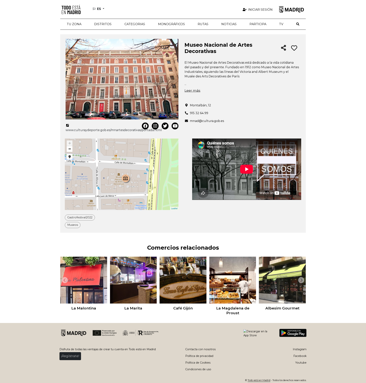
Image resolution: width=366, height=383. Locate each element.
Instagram (300, 349)
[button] (103, 24)
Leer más (192, 90)
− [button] (69, 149)
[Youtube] (175, 126)
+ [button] (69, 143)
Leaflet (174, 208)
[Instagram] (155, 126)
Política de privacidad (199, 356)
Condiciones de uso (198, 369)
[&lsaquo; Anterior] (64, 280)
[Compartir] (283, 48)
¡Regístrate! (70, 356)
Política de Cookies (197, 362)
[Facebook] (145, 126)
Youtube (301, 362)
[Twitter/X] (165, 126)
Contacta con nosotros (200, 349)
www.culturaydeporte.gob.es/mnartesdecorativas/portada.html (114, 130)
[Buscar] (298, 24)
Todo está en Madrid (259, 380)
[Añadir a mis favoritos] (294, 48)
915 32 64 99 (199, 113)
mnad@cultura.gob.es (207, 121)
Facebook (300, 356)
